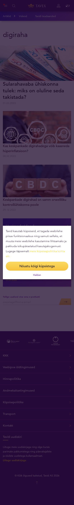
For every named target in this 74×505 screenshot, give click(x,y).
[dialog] (37, 252)
